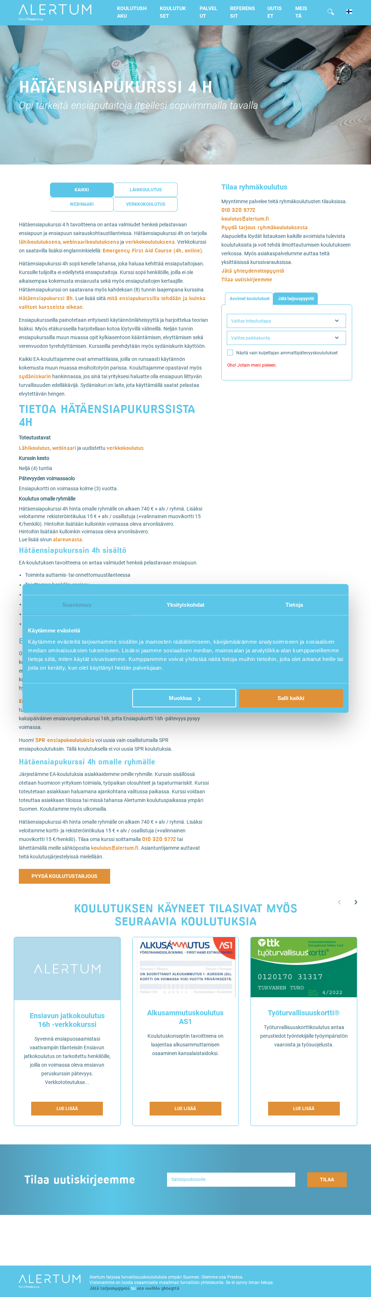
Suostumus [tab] (77, 605)
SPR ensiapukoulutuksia (64, 740)
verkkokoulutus (125, 448)
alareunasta (67, 539)
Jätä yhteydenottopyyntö (252, 271)
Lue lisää (67, 1108)
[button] (356, 902)
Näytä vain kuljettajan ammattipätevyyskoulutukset (287, 352)
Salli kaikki (291, 698)
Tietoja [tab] (294, 605)
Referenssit (242, 12)
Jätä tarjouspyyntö (109, 1288)
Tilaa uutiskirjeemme (246, 279)
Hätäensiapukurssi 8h (46, 298)
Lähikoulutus (146, 189)
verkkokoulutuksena (150, 242)
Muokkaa (180, 698)
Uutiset (274, 12)
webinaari (64, 448)
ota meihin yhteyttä (158, 1288)
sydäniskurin (35, 376)
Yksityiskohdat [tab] (185, 605)
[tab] (249, 299)
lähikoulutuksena (40, 242)
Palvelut (208, 12)
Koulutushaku (132, 12)
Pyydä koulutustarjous (64, 876)
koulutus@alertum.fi (114, 848)
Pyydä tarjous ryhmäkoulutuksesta (264, 227)
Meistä (301, 12)
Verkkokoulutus (145, 204)
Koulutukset (173, 12)
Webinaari (82, 204)
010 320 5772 (159, 839)
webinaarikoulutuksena (91, 242)
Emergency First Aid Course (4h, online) (152, 250)
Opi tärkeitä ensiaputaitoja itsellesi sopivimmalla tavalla (138, 105)
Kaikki (82, 189)
